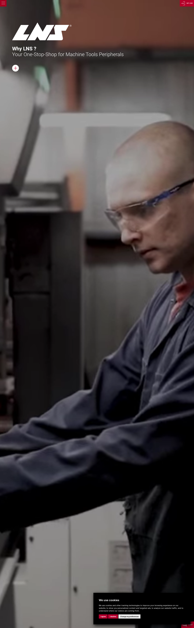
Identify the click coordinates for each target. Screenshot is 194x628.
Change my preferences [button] (129, 616)
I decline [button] (113, 616)
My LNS (190, 3)
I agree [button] (103, 616)
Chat (190, 625)
